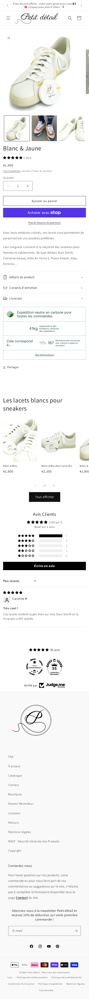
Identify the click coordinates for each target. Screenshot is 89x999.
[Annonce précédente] (7, 5)
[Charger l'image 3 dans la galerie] (71, 128)
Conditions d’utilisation (21, 983)
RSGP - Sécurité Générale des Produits (33, 841)
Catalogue (15, 775)
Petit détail (34, 972)
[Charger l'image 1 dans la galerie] (17, 128)
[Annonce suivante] (81, 5)
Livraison (14, 813)
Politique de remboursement (32, 977)
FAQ (10, 756)
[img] (13, 592)
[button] (8, 18)
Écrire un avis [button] (44, 566)
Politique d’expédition (50, 983)
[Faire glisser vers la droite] (53, 485)
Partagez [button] (13, 367)
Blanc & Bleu (10, 465)
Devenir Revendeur (21, 803)
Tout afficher (44, 497)
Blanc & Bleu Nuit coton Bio (56, 465)
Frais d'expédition (12, 171)
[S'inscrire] (76, 931)
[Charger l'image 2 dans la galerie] (44, 128)
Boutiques (15, 794)
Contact (13, 785)
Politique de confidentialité (67, 977)
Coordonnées (46, 990)
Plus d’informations (44, 355)
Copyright (14, 851)
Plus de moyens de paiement (44, 222)
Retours (13, 822)
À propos (14, 766)
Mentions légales (19, 832)
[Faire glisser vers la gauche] (35, 485)
